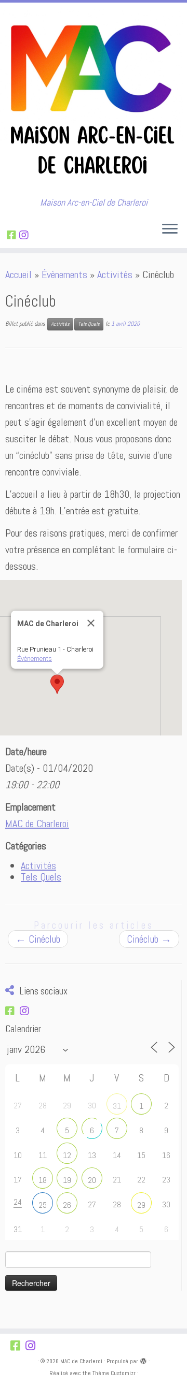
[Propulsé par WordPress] (143, 1359)
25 (42, 1205)
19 (67, 1180)
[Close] (90, 623)
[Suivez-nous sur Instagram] (25, 235)
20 (92, 1180)
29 (141, 1205)
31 (117, 1106)
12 (67, 1155)
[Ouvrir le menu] (170, 229)
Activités (114, 274)
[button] (57, 684)
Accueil (18, 274)
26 (67, 1205)
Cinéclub (38, 939)
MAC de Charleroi (37, 823)
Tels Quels (89, 324)
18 (42, 1180)
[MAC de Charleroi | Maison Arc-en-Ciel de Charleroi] (93, 100)
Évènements (64, 274)
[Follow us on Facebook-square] (13, 235)
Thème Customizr (114, 1373)
